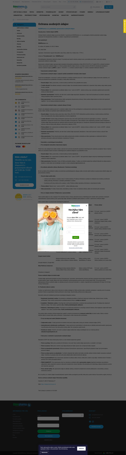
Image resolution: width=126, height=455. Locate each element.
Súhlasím (81, 448)
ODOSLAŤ (76, 237)
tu (66, 449)
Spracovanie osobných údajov (75, 247)
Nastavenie (45, 452)
